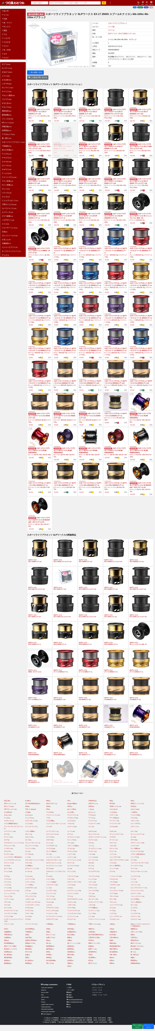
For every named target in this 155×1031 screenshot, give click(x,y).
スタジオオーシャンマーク (33, 860)
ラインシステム (9, 177)
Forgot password (46, 1007)
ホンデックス (50, 899)
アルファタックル (30, 820)
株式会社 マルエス (136, 946)
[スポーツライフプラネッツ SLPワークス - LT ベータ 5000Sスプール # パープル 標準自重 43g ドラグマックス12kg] (116, 336)
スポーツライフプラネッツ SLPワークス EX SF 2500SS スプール (89, 216)
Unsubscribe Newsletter (48, 1011)
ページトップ (149, 1026)
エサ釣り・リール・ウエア (99, 995)
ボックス (7, 26)
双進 (47, 932)
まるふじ (6, 239)
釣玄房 (69, 960)
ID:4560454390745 (31, 411)
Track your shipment (47, 987)
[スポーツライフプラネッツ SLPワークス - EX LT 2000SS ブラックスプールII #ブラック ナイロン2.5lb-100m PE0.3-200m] (116, 97)
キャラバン (91, 840)
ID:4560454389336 (82, 446)
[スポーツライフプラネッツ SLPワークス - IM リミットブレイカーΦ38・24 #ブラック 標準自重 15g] (141, 202)
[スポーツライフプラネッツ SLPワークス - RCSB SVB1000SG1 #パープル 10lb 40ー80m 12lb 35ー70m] (65, 436)
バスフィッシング (97, 987)
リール (6, 15)
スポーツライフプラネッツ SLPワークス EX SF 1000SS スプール (39, 216)
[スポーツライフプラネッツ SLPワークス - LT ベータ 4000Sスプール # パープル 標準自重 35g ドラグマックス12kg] (116, 304)
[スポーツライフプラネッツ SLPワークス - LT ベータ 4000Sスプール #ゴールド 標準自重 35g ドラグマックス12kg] (40, 336)
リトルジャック (51, 913)
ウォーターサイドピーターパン (13, 826)
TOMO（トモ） (114, 806)
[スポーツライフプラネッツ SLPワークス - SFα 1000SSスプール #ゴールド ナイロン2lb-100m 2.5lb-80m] (40, 471)
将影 (132, 934)
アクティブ (113, 815)
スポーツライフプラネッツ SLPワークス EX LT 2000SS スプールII (89, 112)
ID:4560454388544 (31, 177)
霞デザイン (91, 963)
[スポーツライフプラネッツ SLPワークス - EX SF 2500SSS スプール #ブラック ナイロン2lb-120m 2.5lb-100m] (116, 202)
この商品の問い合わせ (38, 77)
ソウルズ (112, 863)
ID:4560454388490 (133, 107)
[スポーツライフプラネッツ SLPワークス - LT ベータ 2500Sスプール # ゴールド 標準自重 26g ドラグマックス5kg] (40, 271)
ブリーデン (49, 896)
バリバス (6, 193)
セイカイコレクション (53, 863)
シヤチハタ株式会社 (137, 854)
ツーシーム (113, 868)
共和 (47, 929)
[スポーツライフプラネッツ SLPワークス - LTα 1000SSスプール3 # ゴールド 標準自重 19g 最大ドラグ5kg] (65, 369)
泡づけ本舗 (7, 150)
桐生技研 (28, 949)
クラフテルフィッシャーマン (13, 843)
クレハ (6, 189)
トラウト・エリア (97, 990)
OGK (26, 806)
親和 (68, 957)
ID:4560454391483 (107, 107)
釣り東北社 (28, 960)
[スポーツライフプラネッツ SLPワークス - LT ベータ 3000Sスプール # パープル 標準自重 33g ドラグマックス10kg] (40, 304)
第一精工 (6, 138)
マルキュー (70, 902)
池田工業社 (113, 949)
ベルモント (28, 899)
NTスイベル (8, 123)
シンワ (27, 857)
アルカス (133, 818)
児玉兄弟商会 (29, 929)
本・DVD (7, 50)
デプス (6, 876)
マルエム (49, 902)
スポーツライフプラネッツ (13, 142)
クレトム (49, 843)
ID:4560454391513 (57, 177)
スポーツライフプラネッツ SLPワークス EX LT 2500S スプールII (64, 146)
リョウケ (112, 913)
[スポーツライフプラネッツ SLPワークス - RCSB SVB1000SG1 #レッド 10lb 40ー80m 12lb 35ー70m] (116, 436)
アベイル (91, 818)
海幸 (47, 952)
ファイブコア (92, 890)
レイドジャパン (72, 916)
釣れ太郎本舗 (50, 960)
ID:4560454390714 (82, 379)
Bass (69, 1004)
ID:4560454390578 (133, 281)
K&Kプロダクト (51, 803)
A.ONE (27, 800)
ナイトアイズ (29, 879)
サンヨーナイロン (136, 851)
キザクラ (49, 840)
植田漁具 (49, 949)
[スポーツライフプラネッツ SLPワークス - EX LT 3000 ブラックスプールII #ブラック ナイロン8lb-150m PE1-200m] (141, 132)
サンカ (27, 851)
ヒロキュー (91, 888)
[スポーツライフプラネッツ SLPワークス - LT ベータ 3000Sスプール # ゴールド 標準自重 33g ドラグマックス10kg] (141, 271)
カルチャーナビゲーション (96, 837)
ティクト (133, 868)
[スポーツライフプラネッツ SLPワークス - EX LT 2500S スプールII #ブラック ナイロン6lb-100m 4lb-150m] (65, 132)
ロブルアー (70, 919)
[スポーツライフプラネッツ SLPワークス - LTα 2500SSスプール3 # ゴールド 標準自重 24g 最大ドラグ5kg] (116, 369)
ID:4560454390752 (57, 411)
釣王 (89, 960)
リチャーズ (28, 913)
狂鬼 (26, 954)
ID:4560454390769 (82, 411)
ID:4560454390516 (82, 246)
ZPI (47, 809)
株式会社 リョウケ (10, 949)
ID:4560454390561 (82, 281)
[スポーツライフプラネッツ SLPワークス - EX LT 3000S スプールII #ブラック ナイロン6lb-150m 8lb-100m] (40, 167)
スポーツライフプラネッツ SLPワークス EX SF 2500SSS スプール (115, 216)
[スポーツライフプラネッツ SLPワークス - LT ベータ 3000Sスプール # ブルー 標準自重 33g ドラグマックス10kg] (65, 304)
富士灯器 (112, 934)
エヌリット (134, 826)
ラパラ (112, 910)
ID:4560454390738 (133, 379)
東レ (47, 943)
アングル (6, 154)
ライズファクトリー (10, 910)
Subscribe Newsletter (47, 1009)
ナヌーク (7, 882)
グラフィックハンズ (137, 843)
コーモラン (7, 848)
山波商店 (7, 937)
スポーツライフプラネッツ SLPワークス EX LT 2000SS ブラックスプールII (115, 112)
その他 (27, 812)
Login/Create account (47, 1004)
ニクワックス (29, 882)
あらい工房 (70, 809)
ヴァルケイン (135, 919)
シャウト (112, 854)
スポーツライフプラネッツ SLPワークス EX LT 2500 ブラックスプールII (39, 146)
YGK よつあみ (29, 809)
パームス (7, 888)
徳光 (5, 940)
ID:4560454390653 (82, 346)
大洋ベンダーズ (135, 932)
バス (134, 7)
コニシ (90, 845)
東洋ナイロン (135, 943)
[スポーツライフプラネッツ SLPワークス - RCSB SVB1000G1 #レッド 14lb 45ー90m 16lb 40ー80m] (40, 436)
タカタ (6, 865)
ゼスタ (90, 863)
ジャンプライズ (114, 857)
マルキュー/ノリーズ (94, 902)
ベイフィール (8, 899)
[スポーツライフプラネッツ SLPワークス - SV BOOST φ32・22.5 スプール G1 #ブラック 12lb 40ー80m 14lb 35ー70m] (141, 471)
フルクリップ (135, 893)
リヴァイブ (7, 916)
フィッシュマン (9, 893)
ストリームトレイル (73, 860)
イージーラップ (114, 823)
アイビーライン (72, 815)
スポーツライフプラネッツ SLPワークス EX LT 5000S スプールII (115, 181)
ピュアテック (50, 890)
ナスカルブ (113, 879)
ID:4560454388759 (133, 411)
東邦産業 (6, 115)
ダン (68, 868)
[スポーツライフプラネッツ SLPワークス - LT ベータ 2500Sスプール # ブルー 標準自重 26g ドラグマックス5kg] (90, 271)
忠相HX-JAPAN (30, 940)
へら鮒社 (133, 812)
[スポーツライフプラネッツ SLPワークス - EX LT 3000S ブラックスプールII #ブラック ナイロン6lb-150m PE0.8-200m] (65, 167)
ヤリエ (112, 908)
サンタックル (71, 851)
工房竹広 (133, 937)
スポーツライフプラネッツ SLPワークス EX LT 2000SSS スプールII (140, 112)
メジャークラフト (10, 247)
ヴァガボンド (114, 919)
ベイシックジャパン (137, 896)
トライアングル (93, 876)
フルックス (7, 896)
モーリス (7, 908)
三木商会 (49, 924)
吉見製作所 (70, 932)
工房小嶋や (113, 937)
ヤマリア (6, 91)
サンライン (7, 88)
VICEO (133, 806)
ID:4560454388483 (31, 107)
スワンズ (28, 863)
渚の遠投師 (113, 952)
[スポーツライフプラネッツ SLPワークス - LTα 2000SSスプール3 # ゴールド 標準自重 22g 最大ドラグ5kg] (90, 369)
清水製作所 (91, 952)
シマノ (6, 76)
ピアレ (27, 890)
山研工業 (28, 937)
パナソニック (135, 885)
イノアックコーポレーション (55, 823)
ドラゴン (7, 879)
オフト (69, 834)
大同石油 (91, 932)
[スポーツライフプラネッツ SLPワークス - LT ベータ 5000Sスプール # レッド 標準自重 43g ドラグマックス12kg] (40, 369)
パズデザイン (8, 220)
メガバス (91, 905)
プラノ (69, 896)
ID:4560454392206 (31, 246)
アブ (47, 818)
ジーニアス (134, 857)
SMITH (90, 806)
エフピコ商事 (29, 831)
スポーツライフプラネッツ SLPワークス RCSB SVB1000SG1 (64, 450)
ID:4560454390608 (57, 314)
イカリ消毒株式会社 (10, 823)
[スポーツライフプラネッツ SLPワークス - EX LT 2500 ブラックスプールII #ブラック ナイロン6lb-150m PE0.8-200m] (40, 132)
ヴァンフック (8, 924)
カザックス (28, 837)
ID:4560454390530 (31, 281)
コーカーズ (134, 845)
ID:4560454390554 (57, 281)
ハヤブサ (6, 84)
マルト (6, 905)
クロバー (112, 843)
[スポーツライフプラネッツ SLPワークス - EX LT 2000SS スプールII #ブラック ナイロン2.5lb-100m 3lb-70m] (90, 97)
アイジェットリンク (52, 815)
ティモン (28, 871)
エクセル (6, 161)
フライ (6, 46)
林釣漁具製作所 (114, 946)
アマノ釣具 (7, 181)
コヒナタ (112, 845)
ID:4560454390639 (107, 314)
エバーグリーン (9, 831)
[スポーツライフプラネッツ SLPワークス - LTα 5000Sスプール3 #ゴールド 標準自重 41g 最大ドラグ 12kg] (90, 401)
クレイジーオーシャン (32, 843)
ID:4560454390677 (107, 346)
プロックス (113, 896)
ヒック (48, 888)
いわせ (90, 809)
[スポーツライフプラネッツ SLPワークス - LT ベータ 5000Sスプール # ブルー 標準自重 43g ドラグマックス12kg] (141, 336)
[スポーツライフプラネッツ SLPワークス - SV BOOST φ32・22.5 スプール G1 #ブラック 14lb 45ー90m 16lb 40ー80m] (40, 506)
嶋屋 (68, 937)
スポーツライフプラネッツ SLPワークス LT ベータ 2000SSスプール (65, 251)
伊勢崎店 (70, 997)
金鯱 (132, 957)
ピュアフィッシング (73, 890)
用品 (5, 30)
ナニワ (133, 879)
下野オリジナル (9, 204)
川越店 (70, 995)
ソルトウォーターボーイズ (139, 863)
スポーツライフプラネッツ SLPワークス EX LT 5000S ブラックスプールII (140, 181)
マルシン (112, 902)
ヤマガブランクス (51, 908)
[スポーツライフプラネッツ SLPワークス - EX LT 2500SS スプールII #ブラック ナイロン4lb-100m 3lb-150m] (116, 132)
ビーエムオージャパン (11, 890)
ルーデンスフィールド (53, 916)
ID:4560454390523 (107, 246)
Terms (43, 999)
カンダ (133, 837)
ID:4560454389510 (107, 446)
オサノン (28, 834)
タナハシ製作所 (114, 865)
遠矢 (111, 957)
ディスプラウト (93, 871)
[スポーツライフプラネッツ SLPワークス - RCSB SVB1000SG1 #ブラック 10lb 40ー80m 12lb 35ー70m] (90, 436)
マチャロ (7, 902)
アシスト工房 (135, 815)
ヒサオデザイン (30, 888)
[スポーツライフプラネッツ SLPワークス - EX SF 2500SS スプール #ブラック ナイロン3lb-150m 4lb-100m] (90, 202)
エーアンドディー (51, 831)
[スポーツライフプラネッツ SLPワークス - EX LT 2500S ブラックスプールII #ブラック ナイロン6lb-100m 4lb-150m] (90, 132)
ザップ (48, 854)
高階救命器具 (135, 963)
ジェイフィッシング (52, 857)
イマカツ (70, 823)
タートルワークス (136, 865)
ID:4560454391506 (31, 142)
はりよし (91, 812)
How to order (45, 992)
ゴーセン (70, 848)
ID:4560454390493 (57, 246)
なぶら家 (70, 812)
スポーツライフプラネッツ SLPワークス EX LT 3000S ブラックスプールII (64, 181)
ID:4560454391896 (57, 481)
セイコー (70, 863)
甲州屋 (48, 954)
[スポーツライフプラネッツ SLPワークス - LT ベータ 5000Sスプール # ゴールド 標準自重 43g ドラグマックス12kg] (90, 336)
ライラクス (28, 910)
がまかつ (7, 72)
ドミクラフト (135, 876)
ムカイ (48, 905)
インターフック (93, 823)
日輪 (68, 940)
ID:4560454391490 (82, 142)
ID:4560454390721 (107, 379)
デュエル (28, 876)
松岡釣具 (70, 946)
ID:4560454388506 (82, 107)
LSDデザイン (92, 803)
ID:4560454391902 (82, 481)
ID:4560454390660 (31, 379)
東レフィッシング (72, 943)
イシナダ (28, 823)
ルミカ (6, 197)
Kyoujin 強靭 (71, 803)
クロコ (90, 843)
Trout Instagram (46, 1014)
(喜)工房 (6, 800)
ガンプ (27, 840)
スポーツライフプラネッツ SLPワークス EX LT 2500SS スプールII (115, 146)
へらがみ (112, 812)
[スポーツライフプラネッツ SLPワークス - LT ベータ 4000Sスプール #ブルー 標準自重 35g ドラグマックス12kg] (65, 336)
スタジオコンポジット (53, 860)
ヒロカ (69, 888)
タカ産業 (28, 865)
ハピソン (91, 882)
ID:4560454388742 (31, 446)
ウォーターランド (30, 826)
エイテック (7, 212)
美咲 (26, 957)
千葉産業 (28, 932)
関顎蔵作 (133, 960)
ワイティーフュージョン (96, 919)
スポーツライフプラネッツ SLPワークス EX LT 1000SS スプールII (39, 112)
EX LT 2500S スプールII (127, 33)
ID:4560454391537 (82, 177)
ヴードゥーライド (30, 924)
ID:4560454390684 (133, 346)
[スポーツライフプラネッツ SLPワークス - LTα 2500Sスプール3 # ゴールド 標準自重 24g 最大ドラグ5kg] (141, 369)
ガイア (6, 840)
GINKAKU (91, 800)
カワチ (112, 837)
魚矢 (68, 966)
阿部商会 (28, 963)
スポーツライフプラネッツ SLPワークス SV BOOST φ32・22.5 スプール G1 (140, 485)
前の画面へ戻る (36, 72)
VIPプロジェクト (9, 809)
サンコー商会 (50, 851)
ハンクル (7, 885)
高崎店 (70, 992)
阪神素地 (7, 963)
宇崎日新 (6, 126)
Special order (45, 997)
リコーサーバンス (10, 228)
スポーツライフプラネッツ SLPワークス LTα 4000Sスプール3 (64, 416)
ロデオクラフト (51, 919)
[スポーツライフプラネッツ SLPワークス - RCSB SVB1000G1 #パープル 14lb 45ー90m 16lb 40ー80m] (141, 401)
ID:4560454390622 (133, 314)
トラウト (140, 7)
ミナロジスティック (31, 905)
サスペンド (113, 848)
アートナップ (114, 820)
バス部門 (69, 987)
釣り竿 (6, 11)
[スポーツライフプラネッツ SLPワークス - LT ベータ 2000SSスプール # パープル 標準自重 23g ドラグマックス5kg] (90, 236)
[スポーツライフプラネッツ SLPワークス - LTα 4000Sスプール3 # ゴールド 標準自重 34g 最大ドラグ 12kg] (65, 401)
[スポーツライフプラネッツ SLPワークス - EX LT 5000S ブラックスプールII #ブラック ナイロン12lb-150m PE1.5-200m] (141, 167)
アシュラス (28, 818)
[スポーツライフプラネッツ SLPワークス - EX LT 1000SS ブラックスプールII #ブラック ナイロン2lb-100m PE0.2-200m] (65, 97)
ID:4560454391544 (133, 177)
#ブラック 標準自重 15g (137, 220)
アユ (5, 34)
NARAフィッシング (137, 803)
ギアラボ (133, 840)
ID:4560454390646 (57, 346)
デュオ (5, 255)
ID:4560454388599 (107, 177)
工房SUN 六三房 (93, 937)
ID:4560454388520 (57, 142)
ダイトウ (7, 868)
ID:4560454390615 (31, 346)
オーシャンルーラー (137, 834)
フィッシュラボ (30, 893)
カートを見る (137, 1026)
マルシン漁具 (8, 95)
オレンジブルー (93, 834)
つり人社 (49, 812)
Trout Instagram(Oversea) (75, 999)
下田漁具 (6, 146)
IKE (111, 800)
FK (68, 800)
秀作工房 (70, 954)
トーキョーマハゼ (115, 876)
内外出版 (70, 929)
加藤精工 (133, 929)
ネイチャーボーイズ (73, 882)
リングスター (135, 913)
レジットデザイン (115, 916)
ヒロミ (112, 888)
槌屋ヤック (91, 949)
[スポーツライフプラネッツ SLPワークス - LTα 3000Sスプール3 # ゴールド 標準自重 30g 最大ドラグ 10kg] (40, 401)
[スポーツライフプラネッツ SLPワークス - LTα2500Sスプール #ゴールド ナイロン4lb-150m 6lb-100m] (116, 401)
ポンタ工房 (134, 899)
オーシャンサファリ (116, 834)
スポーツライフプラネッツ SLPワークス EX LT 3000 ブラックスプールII (141, 146)
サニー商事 (7, 185)
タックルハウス (72, 865)
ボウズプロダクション (74, 899)
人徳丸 (112, 924)
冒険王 (90, 929)
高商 (111, 963)
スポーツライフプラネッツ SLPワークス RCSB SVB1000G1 (140, 416)
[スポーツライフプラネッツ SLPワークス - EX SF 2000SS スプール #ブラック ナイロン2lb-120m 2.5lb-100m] (65, 202)
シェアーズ (70, 854)
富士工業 (70, 934)
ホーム (28, 10)
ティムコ (6, 173)
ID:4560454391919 (107, 481)
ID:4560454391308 (133, 481)
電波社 (69, 963)
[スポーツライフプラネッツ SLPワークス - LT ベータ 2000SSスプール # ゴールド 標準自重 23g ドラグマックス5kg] (65, 236)
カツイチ (6, 165)
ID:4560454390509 (133, 246)
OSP (68, 806)
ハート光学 (28, 885)
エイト (90, 826)
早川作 (90, 940)
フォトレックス (72, 893)
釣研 (111, 960)
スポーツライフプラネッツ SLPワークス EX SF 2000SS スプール (64, 216)
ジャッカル (7, 119)
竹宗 (89, 954)
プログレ (91, 896)
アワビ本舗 (49, 820)
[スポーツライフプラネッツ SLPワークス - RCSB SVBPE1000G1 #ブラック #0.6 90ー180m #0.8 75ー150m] (141, 436)
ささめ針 (6, 80)
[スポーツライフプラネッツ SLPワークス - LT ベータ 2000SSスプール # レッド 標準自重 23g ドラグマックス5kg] (141, 236)
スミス (5, 224)
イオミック (134, 820)
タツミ (90, 865)
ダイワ (6, 64)
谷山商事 (91, 957)
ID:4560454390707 (57, 379)
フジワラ (6, 99)
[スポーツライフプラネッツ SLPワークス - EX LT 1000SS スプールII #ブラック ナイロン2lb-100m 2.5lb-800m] (40, 97)
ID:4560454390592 (31, 314)
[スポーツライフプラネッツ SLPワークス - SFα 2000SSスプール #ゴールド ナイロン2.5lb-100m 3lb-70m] (65, 471)
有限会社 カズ (29, 943)
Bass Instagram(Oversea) (75, 1002)
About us (43, 990)
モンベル (133, 905)
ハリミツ (133, 882)
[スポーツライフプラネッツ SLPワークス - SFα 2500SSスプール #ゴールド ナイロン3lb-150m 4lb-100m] (116, 471)
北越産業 (7, 932)
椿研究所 (70, 949)
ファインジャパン (136, 890)
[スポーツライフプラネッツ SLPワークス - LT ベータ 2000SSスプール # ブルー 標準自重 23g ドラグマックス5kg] (116, 236)
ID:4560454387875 (107, 411)
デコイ (112, 871)
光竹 (5, 929)
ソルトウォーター (97, 992)
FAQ (42, 995)
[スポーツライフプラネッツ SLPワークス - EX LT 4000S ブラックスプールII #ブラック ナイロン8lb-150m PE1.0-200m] (90, 167)
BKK (47, 800)
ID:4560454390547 (107, 281)
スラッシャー (8, 863)
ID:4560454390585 (82, 314)
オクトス (133, 831)
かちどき (6, 103)
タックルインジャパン (11, 251)
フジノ (90, 893)
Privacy (43, 1002)
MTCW (112, 803)
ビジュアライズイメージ (138, 888)
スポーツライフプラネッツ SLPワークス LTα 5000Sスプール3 (89, 416)
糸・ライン (8, 23)
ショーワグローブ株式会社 (12, 857)
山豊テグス (49, 937)
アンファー (91, 820)
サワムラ (7, 851)
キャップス (70, 840)
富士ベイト (49, 934)
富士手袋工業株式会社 (95, 934)
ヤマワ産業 (7, 216)
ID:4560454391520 (133, 142)
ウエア (6, 58)
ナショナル (91, 879)
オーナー (7, 68)
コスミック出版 (72, 845)
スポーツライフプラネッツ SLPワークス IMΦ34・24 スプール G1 (39, 251)
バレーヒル (91, 885)
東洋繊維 (28, 946)
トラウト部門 (70, 990)
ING (132, 800)
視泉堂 (48, 957)
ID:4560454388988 (133, 446)
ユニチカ (133, 908)
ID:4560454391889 (31, 481)
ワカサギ (7, 42)
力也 (4, 232)
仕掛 (5, 19)
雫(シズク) (49, 963)
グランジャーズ (9, 845)
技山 (47, 940)
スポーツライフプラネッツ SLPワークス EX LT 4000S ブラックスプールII (89, 181)
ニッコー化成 (50, 882)
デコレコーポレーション (138, 871)
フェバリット (50, 893)
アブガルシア (8, 134)
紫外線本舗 (7, 957)
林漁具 (90, 946)
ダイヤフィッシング (31, 868)
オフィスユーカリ (51, 834)
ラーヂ (133, 910)
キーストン (113, 840)
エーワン (70, 831)
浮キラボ (28, 952)
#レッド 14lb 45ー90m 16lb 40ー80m (39, 454)
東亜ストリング (93, 943)
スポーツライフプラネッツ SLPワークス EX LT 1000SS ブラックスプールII (64, 112)
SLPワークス (112, 33)
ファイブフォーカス (116, 890)
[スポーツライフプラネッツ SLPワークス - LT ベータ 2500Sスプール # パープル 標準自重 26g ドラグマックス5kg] (65, 271)
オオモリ (6, 169)
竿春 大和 (112, 954)
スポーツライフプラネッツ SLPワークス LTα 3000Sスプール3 (39, 416)
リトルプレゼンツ (10, 200)
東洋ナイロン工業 (9, 946)
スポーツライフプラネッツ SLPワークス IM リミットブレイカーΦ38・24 (141, 216)
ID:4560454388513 (107, 142)
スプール (38, 10)
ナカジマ (6, 107)
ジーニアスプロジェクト (11, 860)
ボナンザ (112, 899)
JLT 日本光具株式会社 (32, 803)
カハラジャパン (9, 208)
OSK (47, 806)
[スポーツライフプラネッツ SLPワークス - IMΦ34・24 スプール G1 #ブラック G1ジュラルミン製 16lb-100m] (40, 236)
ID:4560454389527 (57, 446)
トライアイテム (72, 876)
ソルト (146, 7)
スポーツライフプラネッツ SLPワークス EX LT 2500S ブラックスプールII (89, 146)
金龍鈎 (6, 960)
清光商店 (70, 952)
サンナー (112, 851)
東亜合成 (112, 943)
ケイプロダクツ (51, 845)
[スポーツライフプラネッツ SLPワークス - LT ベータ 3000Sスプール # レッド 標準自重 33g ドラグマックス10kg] (90, 304)
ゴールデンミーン (93, 848)
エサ (5, 54)
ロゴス (27, 919)
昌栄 (111, 940)
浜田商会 (6, 130)
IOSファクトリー (9, 803)
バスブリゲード (51, 885)
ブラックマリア (30, 896)
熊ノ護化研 (7, 954)
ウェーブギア (135, 823)
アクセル (91, 815)
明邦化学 (6, 111)
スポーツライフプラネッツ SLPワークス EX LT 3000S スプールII (39, 181)
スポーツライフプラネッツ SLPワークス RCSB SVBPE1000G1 (140, 450)
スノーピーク (92, 860)
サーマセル (28, 854)
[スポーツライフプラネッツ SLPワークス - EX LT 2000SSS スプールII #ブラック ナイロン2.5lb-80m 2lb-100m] (141, 97)
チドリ (90, 868)
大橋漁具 (6, 243)
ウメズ (48, 826)
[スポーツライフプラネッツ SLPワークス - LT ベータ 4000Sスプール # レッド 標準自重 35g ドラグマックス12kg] (141, 304)
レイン (90, 916)
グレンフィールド (10, 235)
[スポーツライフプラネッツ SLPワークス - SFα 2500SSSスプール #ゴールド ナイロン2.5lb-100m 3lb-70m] (90, 471)
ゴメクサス (49, 848)
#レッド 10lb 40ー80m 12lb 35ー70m (115, 454)
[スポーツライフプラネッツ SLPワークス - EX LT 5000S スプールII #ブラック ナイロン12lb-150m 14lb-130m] (116, 167)
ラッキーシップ (93, 910)
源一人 (133, 952)
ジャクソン (70, 857)
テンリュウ (70, 871)
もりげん (28, 815)
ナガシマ (70, 879)
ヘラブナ (7, 38)
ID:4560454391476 (57, 107)
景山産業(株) (8, 943)
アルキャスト (8, 820)
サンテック (91, 851)
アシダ (6, 818)
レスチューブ (135, 916)
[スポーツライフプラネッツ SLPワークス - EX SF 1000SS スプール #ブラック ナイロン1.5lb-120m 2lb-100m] (40, 202)
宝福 (26, 934)
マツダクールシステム (32, 902)
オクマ (6, 834)
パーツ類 (33, 10)
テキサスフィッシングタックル (55, 871)
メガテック (70, 905)
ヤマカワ (6, 158)
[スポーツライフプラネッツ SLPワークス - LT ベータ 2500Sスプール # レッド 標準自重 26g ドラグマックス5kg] (116, 271)
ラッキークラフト (72, 910)
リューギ (91, 913)
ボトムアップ (92, 899)
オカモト (112, 831)
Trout (69, 1007)
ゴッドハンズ (29, 848)
